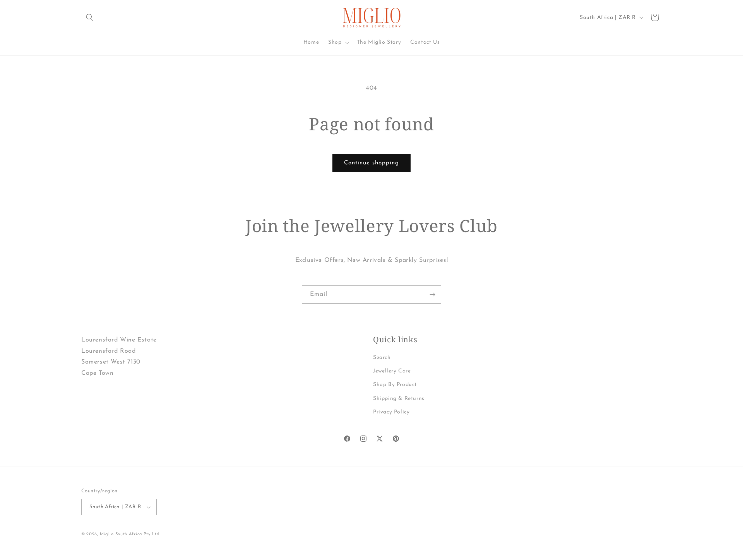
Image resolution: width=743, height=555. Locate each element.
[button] (89, 17)
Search (382, 357)
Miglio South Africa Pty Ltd (130, 534)
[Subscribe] (432, 294)
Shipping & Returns (399, 398)
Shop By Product (395, 385)
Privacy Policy (391, 412)
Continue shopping (371, 163)
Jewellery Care (392, 371)
